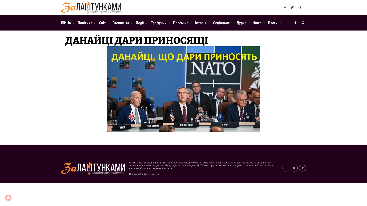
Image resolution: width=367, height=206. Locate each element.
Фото (257, 23)
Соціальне (221, 23)
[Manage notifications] (8, 198)
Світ (102, 23)
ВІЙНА (66, 23)
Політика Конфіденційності (144, 174)
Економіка (120, 23)
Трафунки (158, 23)
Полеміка (180, 23)
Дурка (241, 23)
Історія (200, 23)
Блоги (273, 23)
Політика (85, 23)
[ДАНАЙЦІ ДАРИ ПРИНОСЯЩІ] (183, 130)
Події (140, 23)
